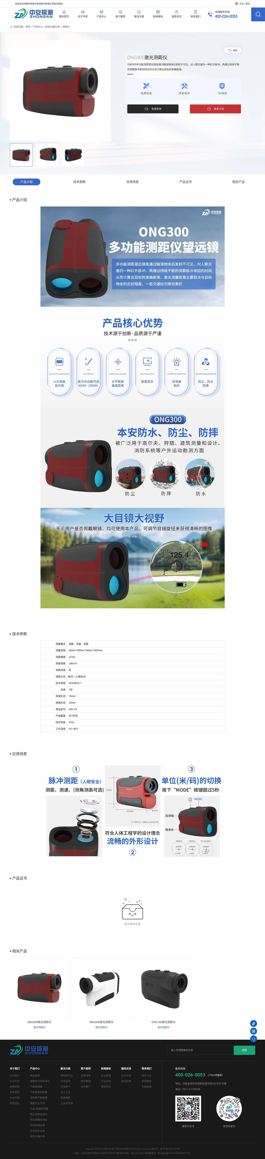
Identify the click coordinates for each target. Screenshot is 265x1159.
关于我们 (15, 1068)
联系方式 (147, 1075)
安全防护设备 (37, 1130)
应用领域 (86, 1075)
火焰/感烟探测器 (39, 1108)
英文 (248, 3)
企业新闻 (106, 1075)
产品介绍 (26, 182)
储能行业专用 (37, 1103)
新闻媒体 (106, 1068)
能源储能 (65, 1097)
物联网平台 (67, 1075)
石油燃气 (65, 1086)
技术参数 (79, 182)
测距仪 (66, 26)
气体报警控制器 (38, 1092)
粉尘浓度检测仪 (38, 1114)
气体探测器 (36, 1086)
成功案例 (86, 1081)
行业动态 (106, 1081)
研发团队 (15, 1103)
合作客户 (86, 1086)
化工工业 (65, 1092)
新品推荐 (35, 1075)
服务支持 (126, 1068)
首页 (27, 26)
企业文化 (15, 1081)
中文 (242, 3)
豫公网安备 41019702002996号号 (174, 1153)
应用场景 (132, 182)
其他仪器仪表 (52, 26)
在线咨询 (147, 1086)
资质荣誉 (15, 1092)
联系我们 (147, 1068)
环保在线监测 (37, 1125)
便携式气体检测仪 (40, 1081)
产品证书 (185, 182)
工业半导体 (67, 1103)
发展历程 (15, 1086)
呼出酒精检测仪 (38, 1119)
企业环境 (15, 1097)
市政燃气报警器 (38, 1097)
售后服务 (147, 1081)
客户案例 (86, 1068)
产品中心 (38, 26)
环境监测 (65, 1081)
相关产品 (238, 182)
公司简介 (15, 1075)
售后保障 (126, 1081)
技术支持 (126, 1075)
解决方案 (65, 1068)
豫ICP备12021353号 (170, 1149)
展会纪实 (106, 1086)
